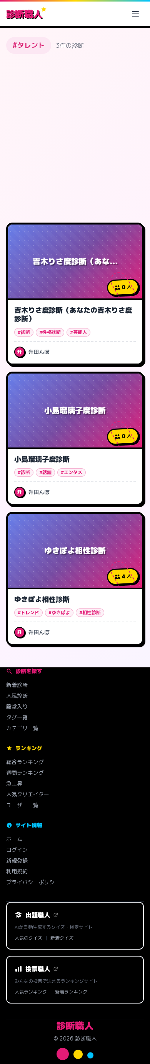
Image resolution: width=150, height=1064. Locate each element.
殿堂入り (17, 706)
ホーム (14, 839)
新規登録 (17, 860)
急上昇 (14, 783)
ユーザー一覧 (22, 805)
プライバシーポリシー (33, 882)
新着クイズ (61, 938)
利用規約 (17, 871)
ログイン (17, 849)
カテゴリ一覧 (22, 728)
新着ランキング (71, 992)
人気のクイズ (28, 938)
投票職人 (37, 969)
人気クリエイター (27, 794)
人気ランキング (31, 992)
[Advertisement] (75, 138)
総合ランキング (25, 762)
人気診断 (17, 695)
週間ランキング (25, 772)
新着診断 (17, 685)
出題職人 (37, 915)
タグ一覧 (17, 717)
